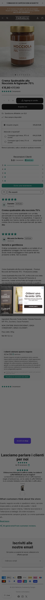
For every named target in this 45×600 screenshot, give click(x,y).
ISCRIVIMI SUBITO (33, 306)
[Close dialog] (42, 288)
